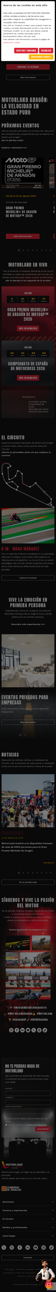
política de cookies (11, 42)
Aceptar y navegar (26, 50)
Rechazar (46, 50)
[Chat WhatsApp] (49, 1285)
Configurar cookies (41, 57)
